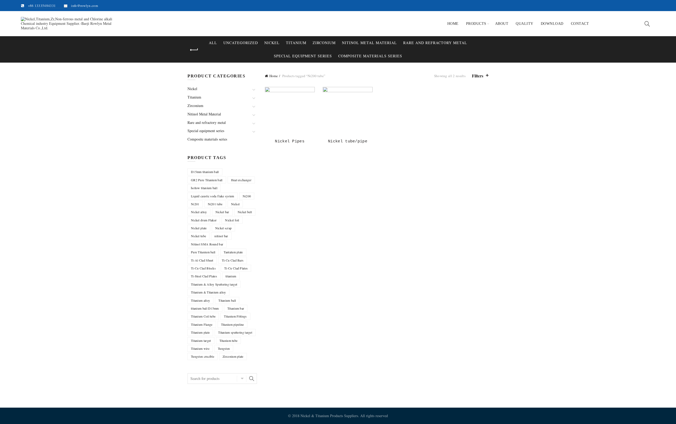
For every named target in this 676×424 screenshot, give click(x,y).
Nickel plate (199, 228)
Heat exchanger (241, 180)
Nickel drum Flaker (204, 220)
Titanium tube (228, 340)
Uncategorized (240, 42)
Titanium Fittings (235, 316)
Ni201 (195, 204)
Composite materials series (370, 55)
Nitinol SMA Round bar (207, 244)
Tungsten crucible (202, 356)
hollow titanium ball (204, 188)
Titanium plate (200, 332)
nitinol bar (221, 236)
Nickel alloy (199, 212)
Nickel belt (245, 212)
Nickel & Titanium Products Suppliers (329, 415)
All (213, 42)
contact (580, 24)
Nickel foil (232, 220)
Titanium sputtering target (235, 332)
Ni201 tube (215, 204)
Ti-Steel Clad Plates (204, 276)
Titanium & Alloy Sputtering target (214, 284)
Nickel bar (222, 212)
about (502, 24)
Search (251, 378)
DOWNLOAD (552, 24)
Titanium (296, 42)
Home (453, 24)
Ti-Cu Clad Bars (233, 260)
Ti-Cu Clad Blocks (203, 268)
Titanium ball (227, 300)
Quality (524, 24)
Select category (241, 378)
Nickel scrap (223, 228)
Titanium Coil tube (203, 316)
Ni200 (247, 196)
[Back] (194, 50)
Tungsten (224, 348)
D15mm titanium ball (205, 172)
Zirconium (324, 42)
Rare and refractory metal (435, 42)
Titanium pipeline (232, 324)
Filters (477, 76)
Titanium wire (200, 348)
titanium (231, 276)
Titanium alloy (200, 300)
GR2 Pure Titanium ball (207, 180)
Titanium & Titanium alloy (208, 292)
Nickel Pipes (289, 141)
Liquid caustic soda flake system (212, 196)
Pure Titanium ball (203, 252)
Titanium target (201, 340)
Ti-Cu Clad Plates (236, 268)
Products (476, 24)
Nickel (272, 42)
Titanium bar (235, 308)
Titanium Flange (202, 324)
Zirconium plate (233, 356)
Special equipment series (303, 55)
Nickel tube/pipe (347, 141)
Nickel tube (198, 236)
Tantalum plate (233, 252)
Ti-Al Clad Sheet (202, 260)
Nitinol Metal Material (369, 42)
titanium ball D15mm (205, 308)
